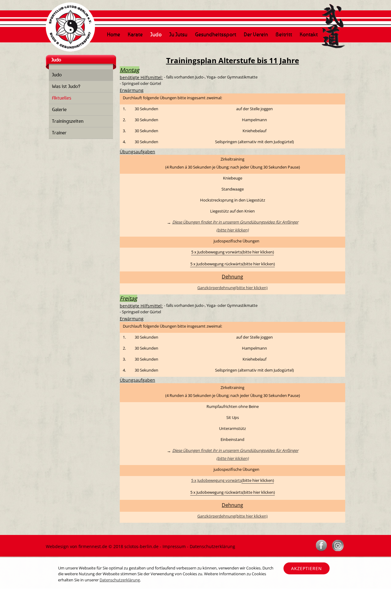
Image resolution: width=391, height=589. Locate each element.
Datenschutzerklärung (212, 546)
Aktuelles (61, 98)
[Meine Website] (70, 4)
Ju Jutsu (178, 34)
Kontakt (309, 34)
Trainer (59, 132)
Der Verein (256, 34)
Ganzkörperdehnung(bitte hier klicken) (232, 287)
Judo (156, 34)
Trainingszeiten (67, 121)
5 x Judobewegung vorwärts (216, 480)
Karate (135, 34)
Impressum (174, 546)
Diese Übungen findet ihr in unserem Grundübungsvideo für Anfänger (235, 222)
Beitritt (284, 34)
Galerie (59, 109)
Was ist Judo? (66, 86)
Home (113, 34)
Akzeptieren (306, 568)
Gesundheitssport (215, 34)
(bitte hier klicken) (232, 230)
